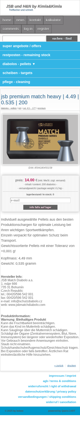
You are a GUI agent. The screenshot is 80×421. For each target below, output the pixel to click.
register (43, 29)
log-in (28, 29)
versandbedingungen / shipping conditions (47, 396)
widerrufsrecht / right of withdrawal (52, 386)
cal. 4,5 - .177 (29, 108)
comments (11, 29)
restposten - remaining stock (26, 55)
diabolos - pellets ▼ (19, 64)
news (20, 20)
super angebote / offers (22, 46)
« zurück (58, 365)
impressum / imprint (62, 375)
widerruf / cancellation (61, 402)
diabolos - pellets (9, 108)
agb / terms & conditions (59, 381)
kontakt (35, 20)
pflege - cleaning (16, 82)
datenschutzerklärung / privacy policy (50, 391)
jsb (19, 108)
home (7, 20)
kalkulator (53, 20)
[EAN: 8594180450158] (40, 164)
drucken (71, 365)
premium (41, 108)
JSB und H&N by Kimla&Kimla (34, 6)
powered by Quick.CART (61, 411)
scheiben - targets (17, 73)
